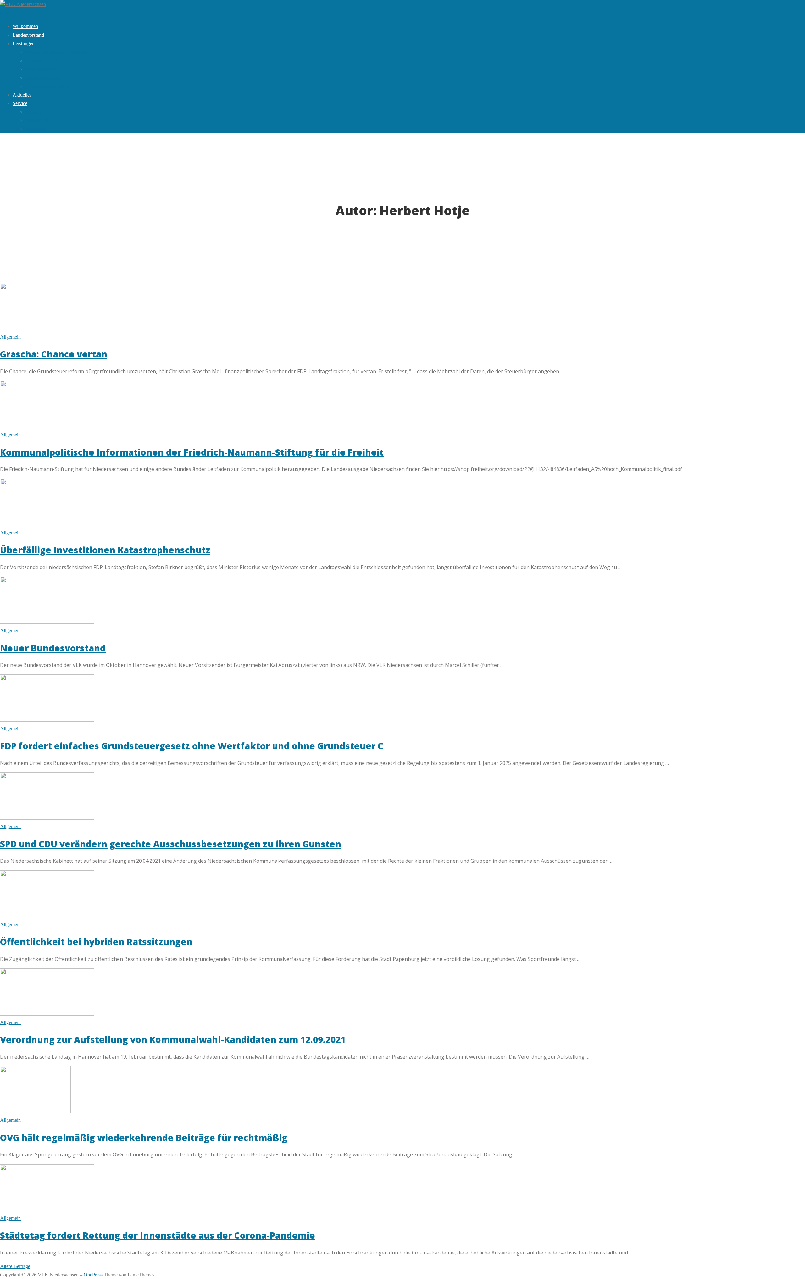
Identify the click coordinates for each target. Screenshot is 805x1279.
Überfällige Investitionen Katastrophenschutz (105, 550)
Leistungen (24, 43)
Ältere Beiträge (15, 1266)
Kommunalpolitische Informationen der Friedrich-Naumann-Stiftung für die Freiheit (192, 452)
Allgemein (10, 337)
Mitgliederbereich (42, 77)
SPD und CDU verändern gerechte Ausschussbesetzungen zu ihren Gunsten (170, 844)
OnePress (93, 1274)
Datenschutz (37, 120)
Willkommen (25, 26)
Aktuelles (22, 94)
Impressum (36, 129)
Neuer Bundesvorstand (53, 648)
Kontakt (33, 111)
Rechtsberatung (40, 69)
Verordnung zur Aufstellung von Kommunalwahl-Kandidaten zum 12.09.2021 (173, 1039)
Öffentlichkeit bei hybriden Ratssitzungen (96, 942)
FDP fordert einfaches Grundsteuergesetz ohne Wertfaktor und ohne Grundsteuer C (191, 746)
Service (20, 103)
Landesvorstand (28, 35)
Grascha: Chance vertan (53, 354)
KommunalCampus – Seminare (56, 52)
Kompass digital (41, 60)
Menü (6, 12)
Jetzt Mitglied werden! (47, 86)
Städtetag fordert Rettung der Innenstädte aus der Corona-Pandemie (157, 1235)
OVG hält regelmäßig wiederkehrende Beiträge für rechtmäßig (143, 1137)
